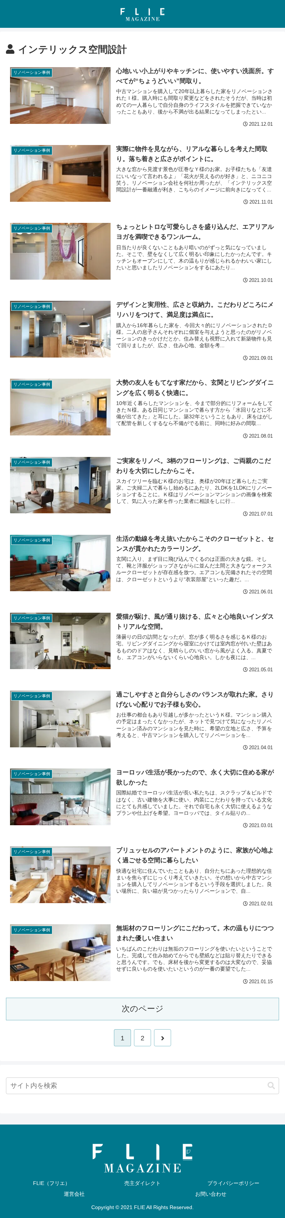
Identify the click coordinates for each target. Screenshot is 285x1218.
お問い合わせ (210, 1194)
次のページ (143, 1008)
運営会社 (74, 1194)
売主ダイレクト (142, 1183)
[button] (271, 1086)
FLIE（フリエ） (51, 1183)
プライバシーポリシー (233, 1183)
